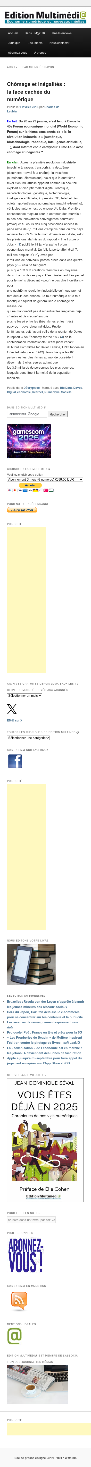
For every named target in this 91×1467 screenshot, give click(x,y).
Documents (34, 43)
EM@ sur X (14, 720)
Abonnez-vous (17, 52)
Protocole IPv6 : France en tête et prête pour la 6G (44, 1032)
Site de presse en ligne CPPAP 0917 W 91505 (46, 1458)
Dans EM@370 (35, 33)
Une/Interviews (62, 33)
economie (24, 392)
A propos (40, 52)
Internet (37, 392)
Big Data (66, 387)
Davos (77, 387)
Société (66, 392)
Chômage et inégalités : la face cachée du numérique (36, 91)
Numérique (52, 392)
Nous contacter (59, 43)
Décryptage (32, 387)
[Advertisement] (26, 600)
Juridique (14, 43)
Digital (11, 392)
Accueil (13, 33)
